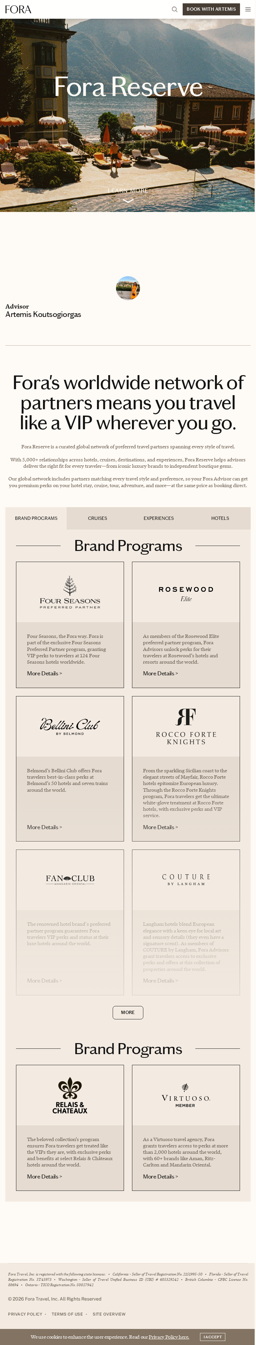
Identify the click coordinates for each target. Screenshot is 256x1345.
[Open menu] (248, 9)
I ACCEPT (213, 1337)
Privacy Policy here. (169, 1337)
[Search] (174, 9)
